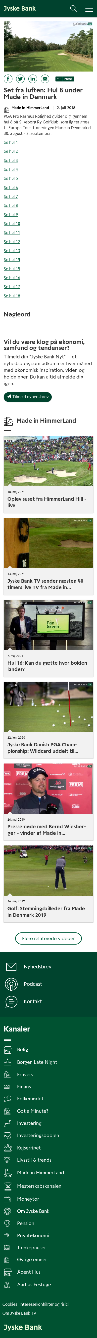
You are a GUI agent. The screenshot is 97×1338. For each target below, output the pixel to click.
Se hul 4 (11, 169)
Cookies (9, 1304)
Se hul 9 (11, 214)
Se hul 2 (11, 151)
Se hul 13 (12, 250)
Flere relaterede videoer (48, 938)
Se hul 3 (11, 160)
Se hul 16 (12, 277)
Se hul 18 (12, 296)
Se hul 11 (12, 232)
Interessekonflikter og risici (44, 1304)
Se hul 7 (11, 196)
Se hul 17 (12, 286)
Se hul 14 (12, 259)
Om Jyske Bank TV (19, 1313)
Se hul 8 (11, 205)
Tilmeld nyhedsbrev (30, 396)
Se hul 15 (12, 268)
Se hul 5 (11, 178)
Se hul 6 (11, 187)
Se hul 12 (12, 241)
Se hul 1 (11, 142)
